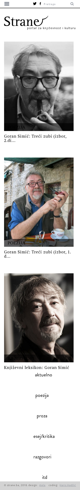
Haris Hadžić (68, 485)
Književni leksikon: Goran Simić (37, 367)
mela (42, 485)
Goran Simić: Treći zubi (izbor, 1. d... (37, 254)
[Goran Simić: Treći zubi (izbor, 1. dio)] (39, 202)
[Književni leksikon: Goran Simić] (39, 317)
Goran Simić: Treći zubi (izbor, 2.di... (35, 138)
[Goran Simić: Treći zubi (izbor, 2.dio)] (39, 86)
